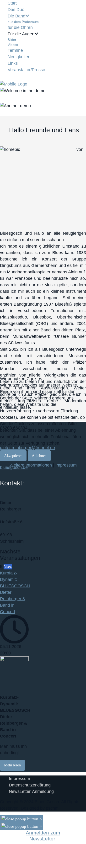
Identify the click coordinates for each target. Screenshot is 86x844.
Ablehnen (39, 456)
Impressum (66, 465)
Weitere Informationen (31, 465)
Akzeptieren (13, 456)
